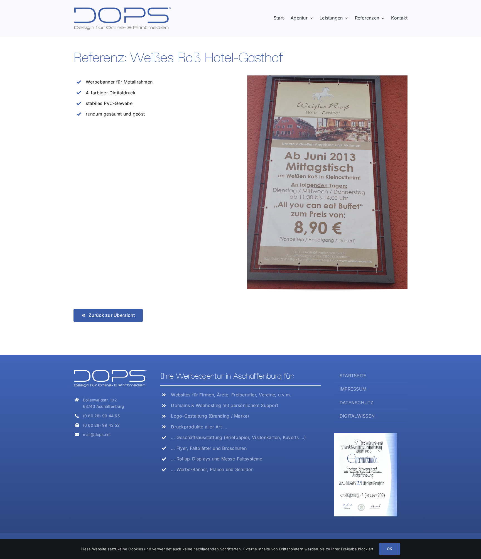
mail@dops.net (97, 434)
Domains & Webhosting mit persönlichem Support (224, 405)
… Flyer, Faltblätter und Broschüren (208, 448)
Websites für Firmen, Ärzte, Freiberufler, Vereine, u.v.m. (231, 395)
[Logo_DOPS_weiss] (110, 371)
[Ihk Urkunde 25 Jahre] (365, 435)
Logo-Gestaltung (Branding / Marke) (210, 416)
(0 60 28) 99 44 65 (101, 415)
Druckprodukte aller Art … (199, 427)
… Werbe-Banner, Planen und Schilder (211, 469)
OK (389, 548)
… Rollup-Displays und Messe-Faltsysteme (216, 459)
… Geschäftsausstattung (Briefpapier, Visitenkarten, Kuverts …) (238, 437)
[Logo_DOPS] (122, 8)
